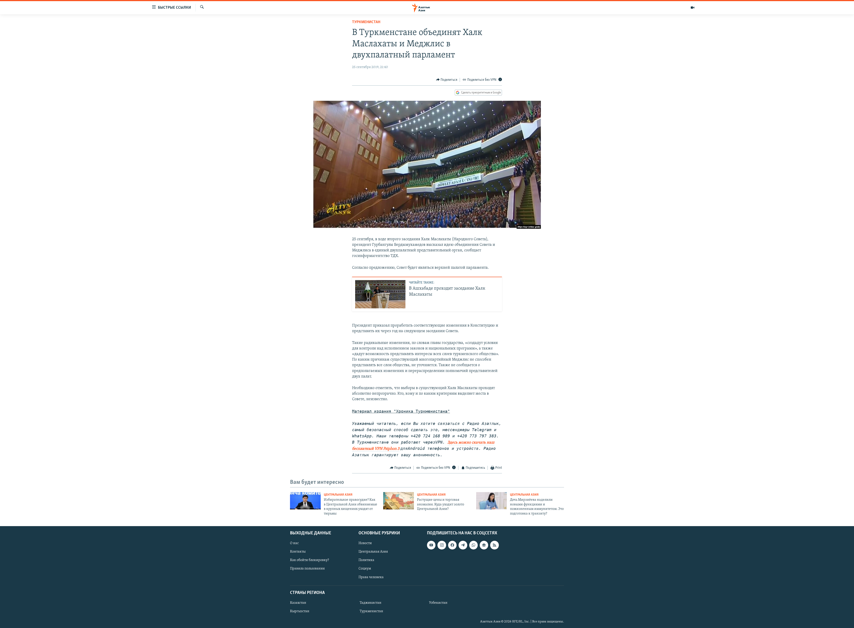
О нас (294, 543)
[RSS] (494, 545)
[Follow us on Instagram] (441, 545)
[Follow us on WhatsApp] (473, 545)
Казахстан (298, 603)
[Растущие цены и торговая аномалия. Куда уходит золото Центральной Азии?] (398, 500)
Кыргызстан (299, 611)
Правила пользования (307, 568)
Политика (366, 560)
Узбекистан (438, 603)
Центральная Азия (338, 495)
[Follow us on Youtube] (431, 545)
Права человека (371, 577)
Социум (365, 568)
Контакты (298, 551)
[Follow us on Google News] (484, 545)
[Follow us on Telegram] (463, 545)
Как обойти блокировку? (309, 560)
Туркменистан (366, 22)
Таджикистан (370, 603)
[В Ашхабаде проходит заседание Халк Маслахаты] (380, 294)
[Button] (446, 80)
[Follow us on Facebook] (452, 545)
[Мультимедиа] (692, 7)
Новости (365, 543)
